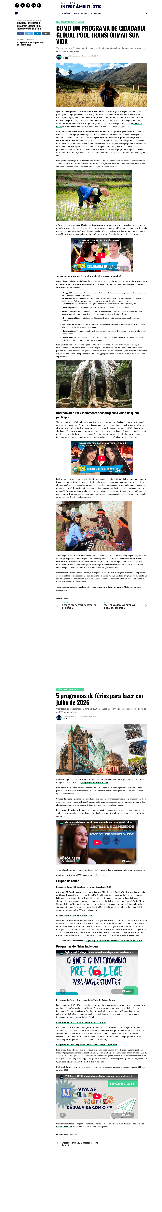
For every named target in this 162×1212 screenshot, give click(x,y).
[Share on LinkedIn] (38, 33)
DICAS (76, 13)
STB (66, 58)
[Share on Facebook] (20, 33)
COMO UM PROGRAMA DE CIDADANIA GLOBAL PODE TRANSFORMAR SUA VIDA (29, 26)
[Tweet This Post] (29, 33)
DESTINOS (84, 13)
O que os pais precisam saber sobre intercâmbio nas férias (114, 940)
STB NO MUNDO (96, 13)
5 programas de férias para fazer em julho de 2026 (30, 43)
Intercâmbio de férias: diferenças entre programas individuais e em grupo (109, 870)
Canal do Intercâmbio (69, 1067)
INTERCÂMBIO (65, 13)
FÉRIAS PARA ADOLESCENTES (25, 20)
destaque (73, 1135)
